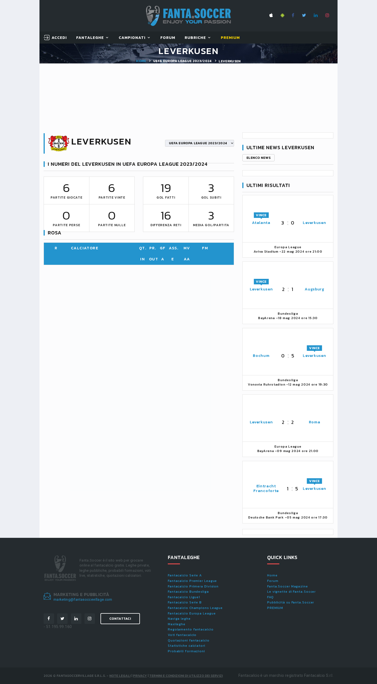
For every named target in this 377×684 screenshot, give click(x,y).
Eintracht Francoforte (266, 488)
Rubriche (195, 38)
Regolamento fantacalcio (191, 629)
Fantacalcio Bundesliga (188, 591)
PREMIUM (275, 607)
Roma (314, 422)
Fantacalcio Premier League (192, 580)
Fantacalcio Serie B (185, 602)
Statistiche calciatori (186, 645)
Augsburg (314, 289)
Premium (230, 38)
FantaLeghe (90, 38)
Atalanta (261, 223)
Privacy (140, 675)
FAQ (270, 597)
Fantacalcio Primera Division (193, 586)
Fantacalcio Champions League (195, 607)
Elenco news (258, 157)
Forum (167, 38)
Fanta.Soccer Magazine (287, 586)
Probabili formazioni (186, 651)
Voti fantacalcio (182, 634)
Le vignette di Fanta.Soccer (291, 591)
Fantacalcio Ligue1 (184, 597)
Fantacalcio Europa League (192, 613)
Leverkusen (314, 223)
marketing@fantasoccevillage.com (83, 599)
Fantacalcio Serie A (185, 575)
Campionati (132, 38)
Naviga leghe (179, 618)
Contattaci (120, 618)
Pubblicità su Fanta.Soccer (290, 602)
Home (141, 60)
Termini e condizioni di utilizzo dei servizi (186, 675)
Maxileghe (176, 624)
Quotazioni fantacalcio (188, 640)
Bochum (261, 356)
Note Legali (120, 675)
